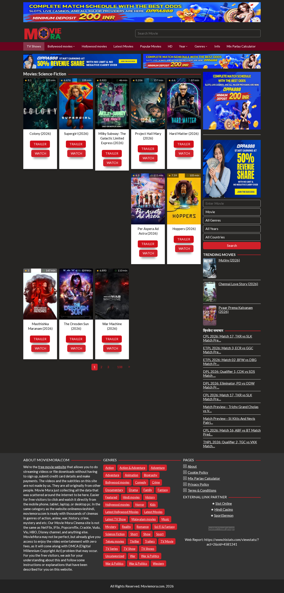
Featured (111, 497)
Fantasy (163, 490)
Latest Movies (153, 512)
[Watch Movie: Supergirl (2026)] (76, 103)
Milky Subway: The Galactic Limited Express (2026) (112, 138)
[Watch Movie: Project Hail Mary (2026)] (148, 103)
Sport (160, 534)
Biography (150, 475)
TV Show (129, 548)
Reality (126, 526)
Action (109, 467)
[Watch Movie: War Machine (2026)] (112, 294)
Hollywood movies (117, 504)
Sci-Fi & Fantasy (164, 526)
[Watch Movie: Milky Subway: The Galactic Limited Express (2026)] (112, 103)
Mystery (110, 526)
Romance (143, 526)
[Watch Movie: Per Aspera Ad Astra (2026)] (148, 198)
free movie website (52, 467)
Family (148, 490)
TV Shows (147, 548)
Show (146, 534)
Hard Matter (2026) (184, 133)
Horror (139, 504)
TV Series (111, 548)
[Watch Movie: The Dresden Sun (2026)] (76, 294)
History (150, 497)
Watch (40, 153)
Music (165, 519)
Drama (133, 490)
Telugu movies (114, 541)
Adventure (158, 467)
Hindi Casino (223, 509)
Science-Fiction (115, 534)
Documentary (114, 490)
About (192, 466)
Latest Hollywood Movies (121, 512)
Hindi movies (131, 497)
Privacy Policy (198, 484)
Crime (156, 482)
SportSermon (223, 515)
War (132, 556)
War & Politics (150, 556)
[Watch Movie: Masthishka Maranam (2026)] (40, 294)
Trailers (150, 541)
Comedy (140, 482)
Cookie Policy (198, 472)
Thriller (134, 541)
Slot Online (223, 503)
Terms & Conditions (202, 490)
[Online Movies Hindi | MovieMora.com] (42, 33)
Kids (153, 504)
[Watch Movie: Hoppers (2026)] (184, 198)
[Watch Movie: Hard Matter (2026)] (184, 103)
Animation (131, 475)
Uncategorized (114, 556)
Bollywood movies (117, 482)
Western (158, 563)
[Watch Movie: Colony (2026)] (40, 103)
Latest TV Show (115, 519)
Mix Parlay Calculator (204, 478)
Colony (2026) (40, 133)
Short (134, 534)
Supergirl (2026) (76, 133)
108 (119, 367)
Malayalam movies (144, 519)
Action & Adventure (132, 467)
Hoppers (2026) (184, 229)
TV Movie (166, 541)
